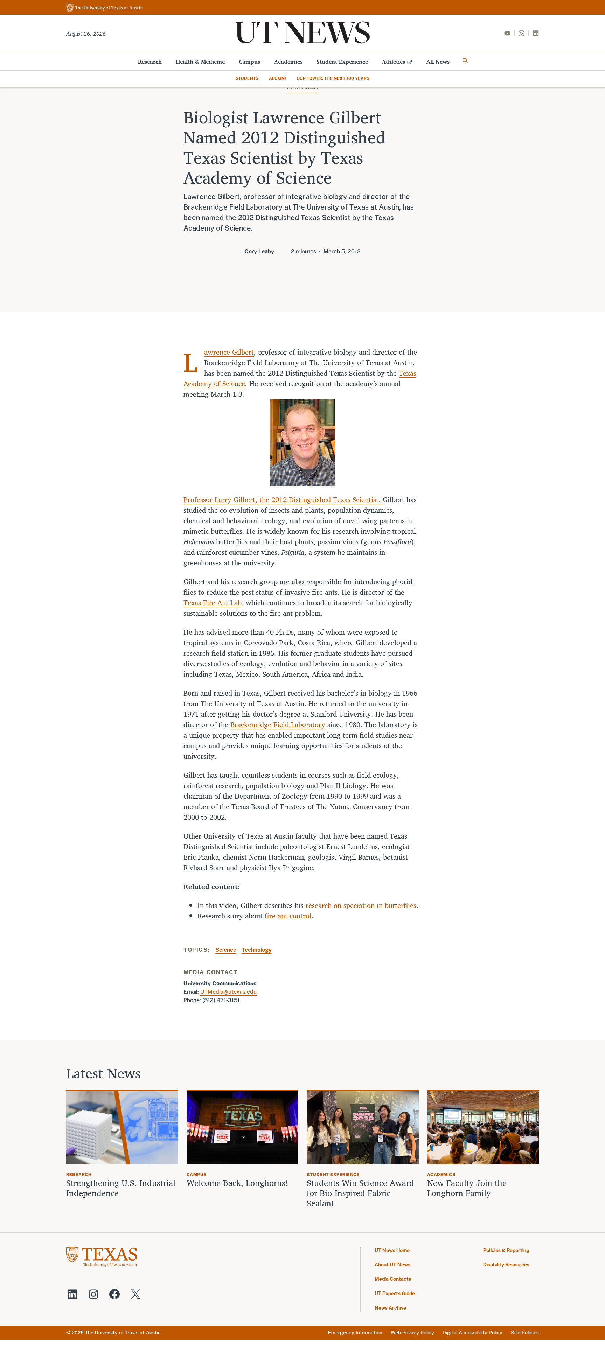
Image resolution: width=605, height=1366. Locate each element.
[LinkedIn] (536, 33)
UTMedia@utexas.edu (228, 992)
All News (438, 61)
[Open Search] (465, 60)
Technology (257, 950)
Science (225, 950)
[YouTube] (507, 33)
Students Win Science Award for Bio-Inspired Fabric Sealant (360, 1193)
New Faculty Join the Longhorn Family (467, 1188)
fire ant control (288, 916)
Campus (249, 61)
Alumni (277, 78)
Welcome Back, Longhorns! (237, 1183)
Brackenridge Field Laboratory (277, 724)
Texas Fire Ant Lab (212, 602)
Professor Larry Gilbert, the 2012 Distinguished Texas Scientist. (283, 499)
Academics (288, 61)
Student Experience (342, 61)
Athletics (393, 61)
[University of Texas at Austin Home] (104, 8)
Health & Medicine (200, 61)
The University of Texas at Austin (123, 1333)
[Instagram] (521, 33)
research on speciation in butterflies (361, 905)
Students (247, 78)
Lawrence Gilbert (229, 352)
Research (150, 61)
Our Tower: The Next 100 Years (333, 78)
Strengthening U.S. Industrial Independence (120, 1188)
